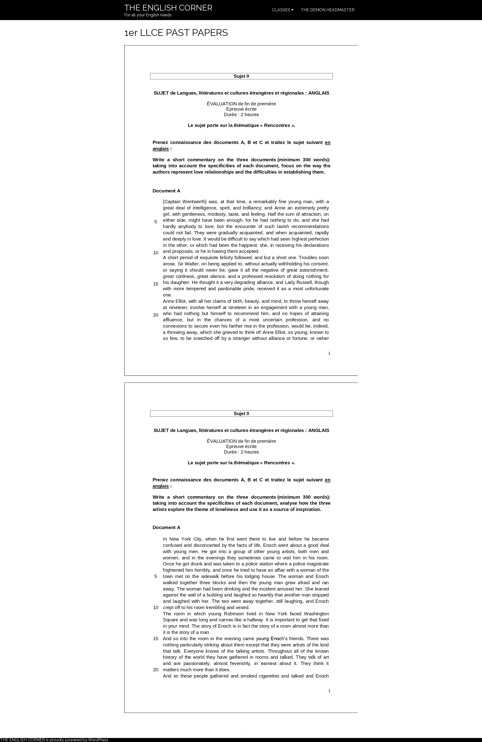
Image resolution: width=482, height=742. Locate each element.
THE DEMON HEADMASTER (327, 10)
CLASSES (281, 10)
